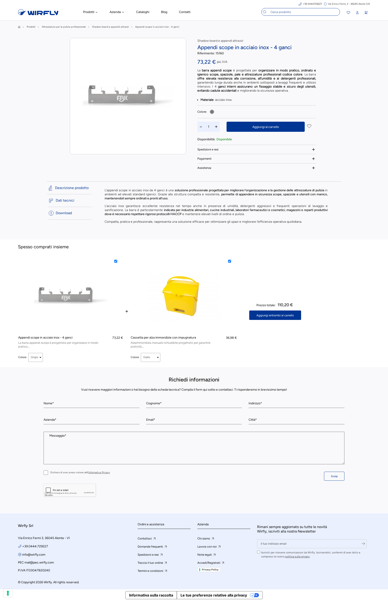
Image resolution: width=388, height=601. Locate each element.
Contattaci (145, 538)
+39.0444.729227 (35, 546)
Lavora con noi (207, 546)
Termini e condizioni (151, 570)
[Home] (19, 26)
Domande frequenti (151, 546)
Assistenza (204, 168)
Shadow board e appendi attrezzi (220, 41)
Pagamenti (204, 158)
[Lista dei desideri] (348, 13)
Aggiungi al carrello (265, 127)
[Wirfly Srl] (38, 14)
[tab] (256, 149)
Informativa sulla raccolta (151, 595)
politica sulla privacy (297, 556)
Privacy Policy (210, 569)
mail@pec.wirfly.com (39, 562)
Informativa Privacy (99, 472)
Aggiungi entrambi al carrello (275, 315)
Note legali (204, 554)
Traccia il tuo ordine (151, 562)
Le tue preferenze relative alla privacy (214, 595)
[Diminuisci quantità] (201, 127)
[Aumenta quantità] (216, 127)
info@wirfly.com (33, 555)
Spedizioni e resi (207, 149)
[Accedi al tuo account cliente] (357, 12)
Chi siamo (204, 538)
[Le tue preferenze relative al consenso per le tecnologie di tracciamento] (8, 593)
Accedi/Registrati (209, 562)
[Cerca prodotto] (264, 12)
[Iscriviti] (363, 543)
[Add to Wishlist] (309, 126)
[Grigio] (212, 112)
